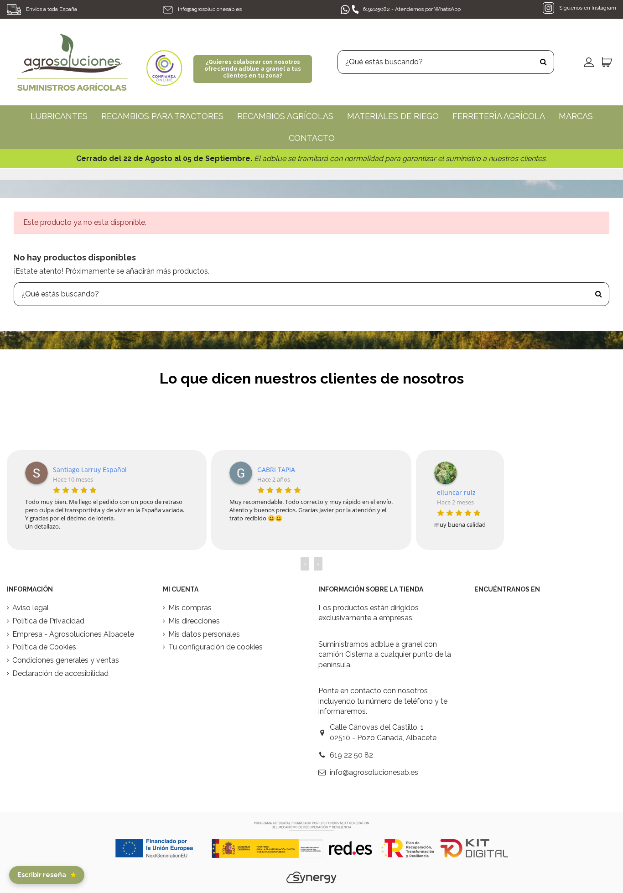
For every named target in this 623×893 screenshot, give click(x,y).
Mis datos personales (204, 634)
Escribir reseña (46, 875)
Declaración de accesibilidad (60, 673)
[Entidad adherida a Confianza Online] (164, 61)
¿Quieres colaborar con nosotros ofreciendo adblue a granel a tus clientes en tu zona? (252, 69)
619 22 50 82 (351, 755)
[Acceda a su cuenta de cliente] (588, 62)
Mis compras (190, 607)
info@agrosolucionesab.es (210, 9)
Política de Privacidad (48, 621)
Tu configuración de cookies (215, 647)
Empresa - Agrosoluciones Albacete (73, 634)
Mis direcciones (194, 621)
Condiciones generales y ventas (65, 660)
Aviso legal (30, 607)
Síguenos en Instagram (587, 8)
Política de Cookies (44, 647)
